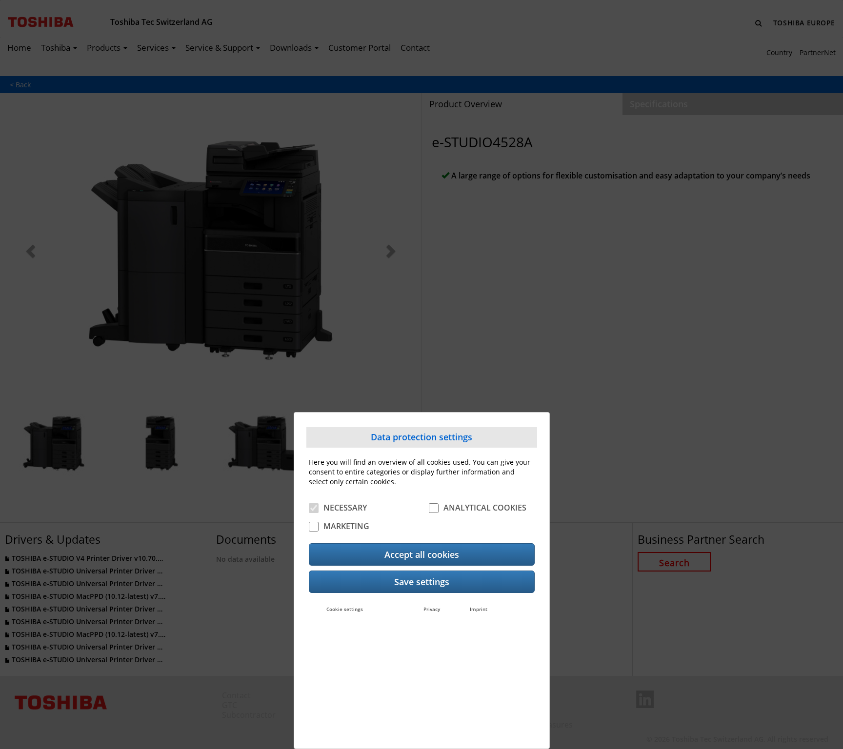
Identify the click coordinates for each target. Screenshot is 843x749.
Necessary (345, 507)
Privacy (431, 609)
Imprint (478, 609)
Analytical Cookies (484, 507)
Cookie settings (344, 609)
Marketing (346, 526)
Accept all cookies (421, 554)
